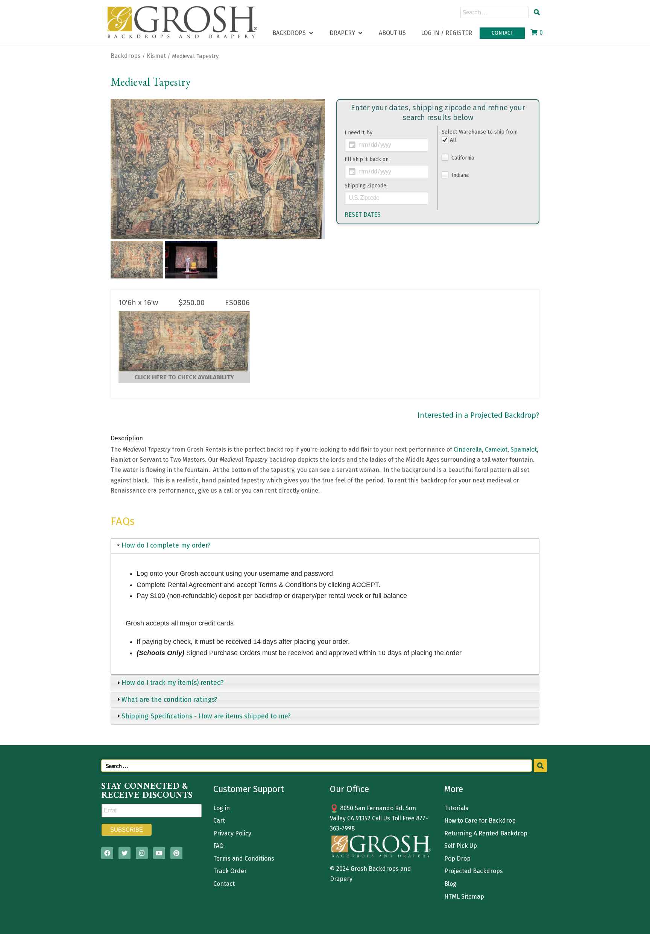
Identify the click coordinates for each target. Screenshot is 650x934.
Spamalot (523, 449)
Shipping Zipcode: (366, 186)
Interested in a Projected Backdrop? (478, 415)
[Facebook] (107, 853)
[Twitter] (124, 853)
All (453, 140)
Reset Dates (363, 214)
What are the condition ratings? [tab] (169, 700)
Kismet (156, 55)
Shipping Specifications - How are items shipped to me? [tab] (206, 716)
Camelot (496, 449)
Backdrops (126, 55)
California (462, 158)
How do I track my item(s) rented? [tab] (172, 683)
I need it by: (359, 132)
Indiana (459, 175)
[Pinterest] (176, 853)
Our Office (349, 789)
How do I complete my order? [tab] (166, 545)
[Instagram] (142, 853)
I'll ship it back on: (367, 159)
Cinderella (468, 449)
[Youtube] (159, 853)
